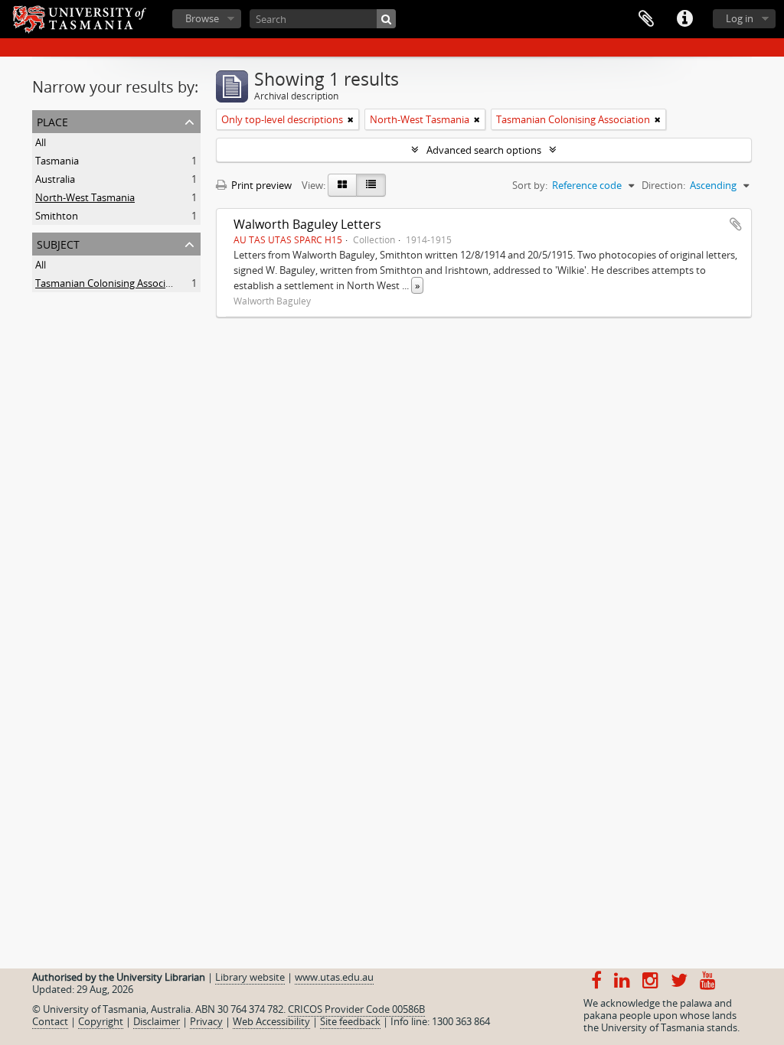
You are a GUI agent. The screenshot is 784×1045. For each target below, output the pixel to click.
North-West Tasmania (85, 197)
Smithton (56, 216)
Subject (58, 243)
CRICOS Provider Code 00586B (356, 1009)
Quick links (684, 19)
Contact (50, 1021)
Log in (739, 18)
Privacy (206, 1021)
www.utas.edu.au (334, 977)
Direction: (663, 185)
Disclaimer (156, 1021)
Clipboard (646, 19)
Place (52, 120)
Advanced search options (483, 150)
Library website (250, 977)
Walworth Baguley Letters (307, 224)
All (40, 142)
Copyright (100, 1021)
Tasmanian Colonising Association (112, 283)
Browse (202, 18)
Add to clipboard (735, 224)
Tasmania (57, 161)
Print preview (260, 185)
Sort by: (529, 185)
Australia (55, 179)
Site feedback (350, 1021)
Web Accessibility (271, 1021)
